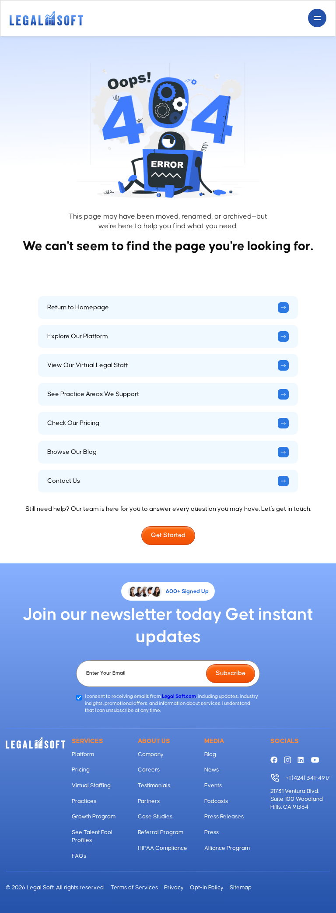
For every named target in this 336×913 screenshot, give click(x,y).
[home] (46, 18)
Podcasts (216, 801)
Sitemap (241, 888)
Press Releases (224, 817)
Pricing (81, 770)
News (211, 770)
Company (151, 754)
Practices (84, 801)
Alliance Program (227, 848)
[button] (317, 18)
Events (213, 785)
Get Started (168, 535)
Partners (149, 801)
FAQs (79, 856)
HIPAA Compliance (162, 848)
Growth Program (94, 817)
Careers (149, 770)
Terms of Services (134, 888)
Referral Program (160, 832)
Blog (210, 754)
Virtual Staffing (91, 785)
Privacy (174, 888)
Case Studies (155, 817)
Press (211, 832)
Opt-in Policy (207, 888)
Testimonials (154, 785)
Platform (83, 754)
